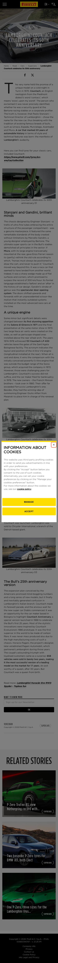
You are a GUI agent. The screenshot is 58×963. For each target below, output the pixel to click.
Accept (29, 511)
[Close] (54, 444)
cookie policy (24, 489)
